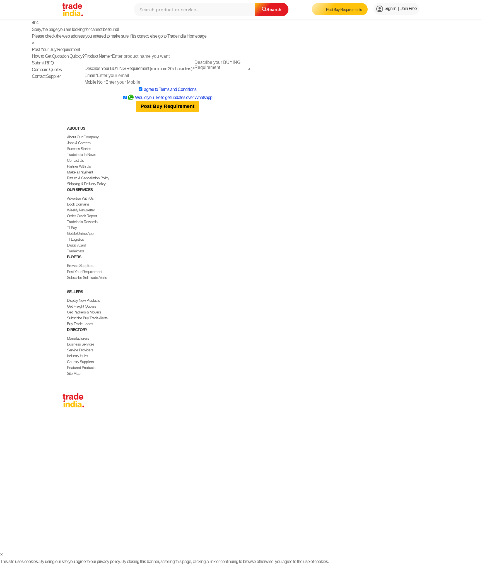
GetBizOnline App (80, 233)
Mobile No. (95, 82)
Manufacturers (78, 338)
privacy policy (108, 561)
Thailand (69, 447)
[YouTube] (82, 526)
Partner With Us (79, 166)
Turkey (67, 464)
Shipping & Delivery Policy (86, 184)
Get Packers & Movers (84, 312)
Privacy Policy (187, 539)
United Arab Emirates (78, 470)
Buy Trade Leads (80, 324)
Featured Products (81, 367)
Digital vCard (76, 245)
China (66, 429)
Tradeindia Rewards (82, 221)
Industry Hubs (77, 356)
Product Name (98, 56)
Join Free (409, 8)
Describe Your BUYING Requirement (139, 68)
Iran (65, 482)
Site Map (73, 373)
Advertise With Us (80, 198)
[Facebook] (69, 526)
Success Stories (79, 148)
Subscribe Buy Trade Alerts (87, 318)
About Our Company (82, 137)
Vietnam (68, 452)
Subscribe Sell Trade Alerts (87, 277)
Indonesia (69, 476)
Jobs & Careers (78, 143)
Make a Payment (80, 172)
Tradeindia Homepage (186, 36)
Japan (67, 423)
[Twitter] (73, 526)
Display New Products (83, 300)
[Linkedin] (78, 526)
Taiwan (67, 435)
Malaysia (69, 458)
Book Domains (78, 204)
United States (72, 441)
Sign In (390, 8)
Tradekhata (75, 251)
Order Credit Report (82, 216)
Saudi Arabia (71, 488)
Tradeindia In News (81, 154)
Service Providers (80, 350)
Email (91, 75)
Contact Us (75, 160)
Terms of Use (213, 539)
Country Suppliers (80, 361)
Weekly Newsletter (81, 210)
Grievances (237, 539)
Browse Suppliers (80, 265)
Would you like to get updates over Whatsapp (173, 97)
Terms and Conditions (177, 89)
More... (67, 493)
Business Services (80, 344)
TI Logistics (75, 239)
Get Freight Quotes (81, 306)
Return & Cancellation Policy (88, 178)
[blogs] (87, 526)
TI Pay (72, 227)
